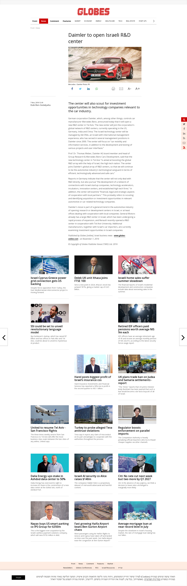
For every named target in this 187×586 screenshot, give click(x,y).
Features (67, 21)
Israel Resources (108, 568)
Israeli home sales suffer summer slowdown (133, 279)
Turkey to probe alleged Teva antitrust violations (93, 429)
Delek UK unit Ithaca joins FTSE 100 (91, 279)
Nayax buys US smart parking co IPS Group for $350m (50, 525)
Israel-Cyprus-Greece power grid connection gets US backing (48, 281)
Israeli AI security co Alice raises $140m (90, 477)
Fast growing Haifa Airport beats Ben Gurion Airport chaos (91, 527)
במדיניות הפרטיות (152, 579)
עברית (120, 568)
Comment (54, 21)
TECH (120, 21)
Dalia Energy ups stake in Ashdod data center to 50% (48, 477)
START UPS (142, 21)
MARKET (78, 21)
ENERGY (98, 21)
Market (110, 563)
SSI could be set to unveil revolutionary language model (47, 329)
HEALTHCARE (110, 21)
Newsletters (68, 568)
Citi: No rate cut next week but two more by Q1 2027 (135, 477)
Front (34, 21)
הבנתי (18, 577)
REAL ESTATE (130, 21)
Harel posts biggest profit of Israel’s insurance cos (92, 378)
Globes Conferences (84, 568)
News (43, 21)
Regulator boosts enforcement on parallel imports (134, 430)
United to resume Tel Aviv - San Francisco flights (48, 429)
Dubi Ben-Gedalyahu (41, 105)
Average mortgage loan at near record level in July (135, 525)
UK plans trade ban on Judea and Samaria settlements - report (136, 380)
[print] (113, 89)
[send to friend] (121, 89)
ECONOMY (88, 21)
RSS (96, 568)
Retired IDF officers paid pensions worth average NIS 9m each (136, 329)
